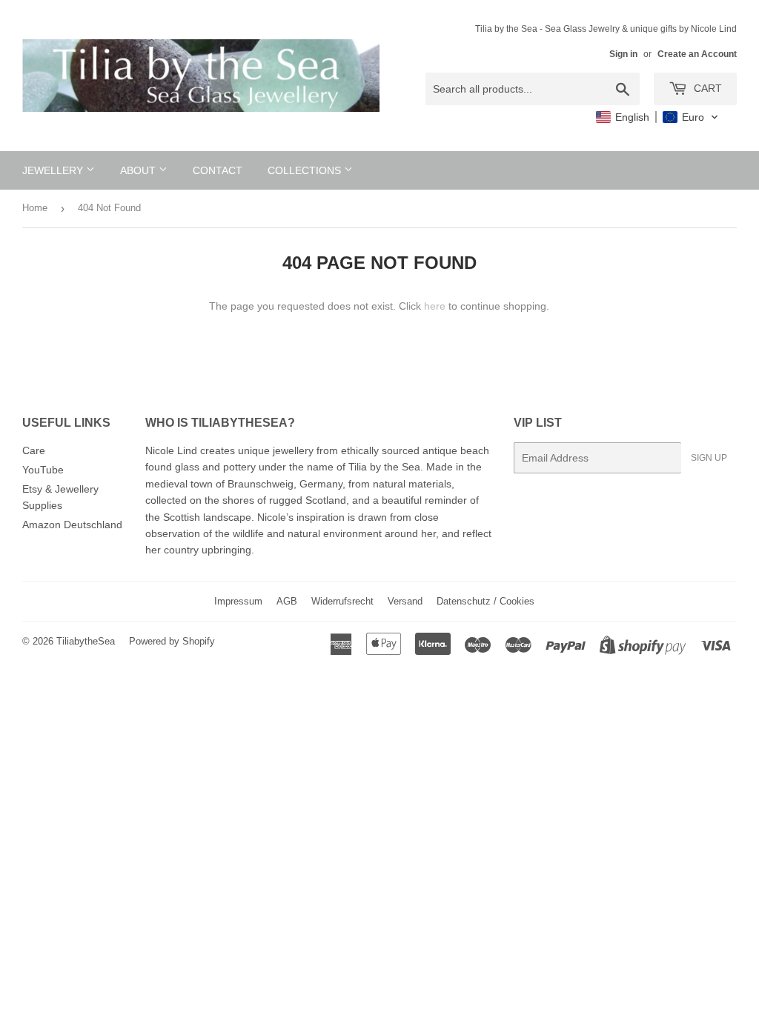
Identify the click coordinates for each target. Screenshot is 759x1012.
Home (34, 207)
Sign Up (709, 458)
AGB (286, 601)
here (434, 306)
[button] (657, 117)
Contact (217, 170)
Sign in (623, 54)
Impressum (238, 601)
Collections (306, 170)
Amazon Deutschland (72, 524)
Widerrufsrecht (342, 601)
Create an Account (697, 54)
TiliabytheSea (85, 641)
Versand (405, 601)
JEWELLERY (54, 170)
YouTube (43, 470)
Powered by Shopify (172, 641)
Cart (706, 88)
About (139, 170)
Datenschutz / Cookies (485, 601)
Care (33, 450)
